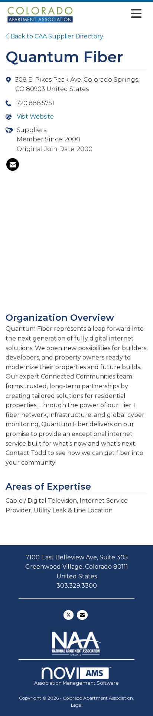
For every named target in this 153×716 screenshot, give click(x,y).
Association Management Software (76, 683)
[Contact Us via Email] (82, 615)
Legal (76, 705)
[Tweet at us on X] (69, 615)
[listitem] (13, 164)
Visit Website (35, 116)
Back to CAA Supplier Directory (56, 36)
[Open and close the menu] (110, 13)
